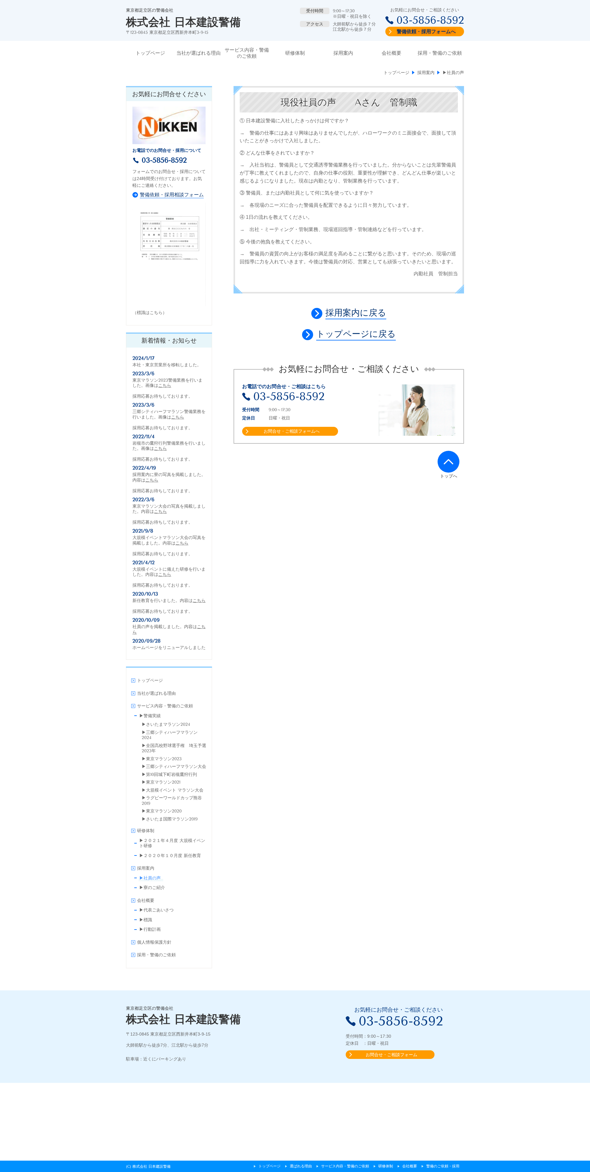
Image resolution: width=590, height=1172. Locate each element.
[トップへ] (448, 461)
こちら (164, 385)
